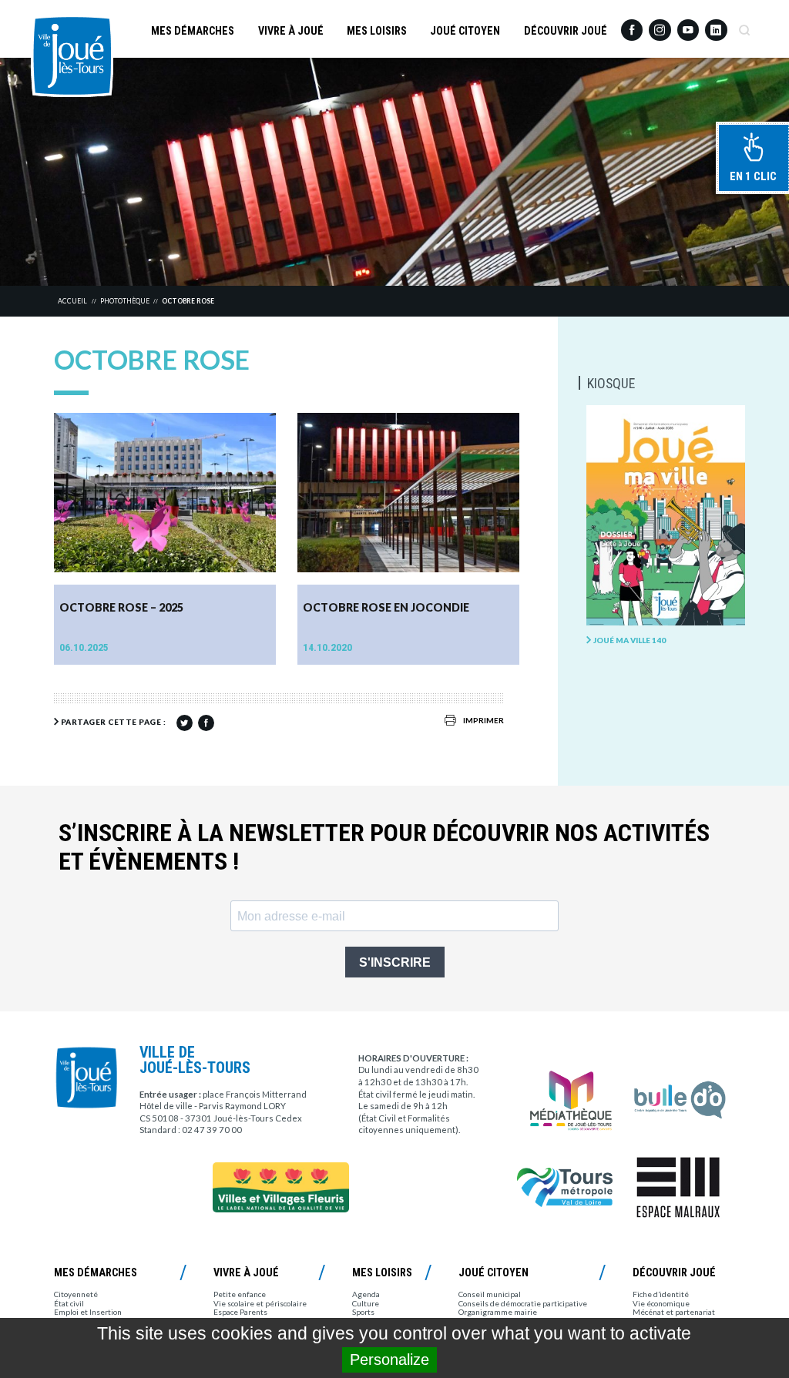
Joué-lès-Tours (72, 56)
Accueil (72, 301)
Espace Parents (240, 1311)
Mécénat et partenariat (674, 1311)
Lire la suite (240, 647)
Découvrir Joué (565, 31)
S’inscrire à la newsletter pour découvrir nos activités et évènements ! (384, 847)
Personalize (389, 1359)
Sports (363, 1311)
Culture (365, 1303)
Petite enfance (239, 1294)
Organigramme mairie (497, 1311)
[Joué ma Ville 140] (665, 516)
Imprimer (483, 720)
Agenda (366, 1294)
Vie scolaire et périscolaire (260, 1303)
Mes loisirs (377, 31)
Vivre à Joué (291, 31)
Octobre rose (188, 301)
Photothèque (124, 301)
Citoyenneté (76, 1294)
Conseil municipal (489, 1294)
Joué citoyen (465, 31)
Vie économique (661, 1303)
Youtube (688, 25)
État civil (69, 1303)
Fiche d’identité (661, 1294)
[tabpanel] (394, 172)
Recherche (744, 25)
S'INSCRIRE (395, 962)
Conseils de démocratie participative (522, 1303)
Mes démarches (192, 31)
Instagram (659, 24)
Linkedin (716, 24)
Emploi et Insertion (88, 1311)
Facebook (632, 25)
